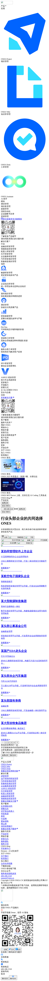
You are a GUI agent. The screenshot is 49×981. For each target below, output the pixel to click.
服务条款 (5, 874)
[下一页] (17, 742)
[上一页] (3, 742)
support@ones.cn (7, 878)
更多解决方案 (6, 398)
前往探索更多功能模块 (12, 219)
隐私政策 (12, 874)
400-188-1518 (6, 876)
